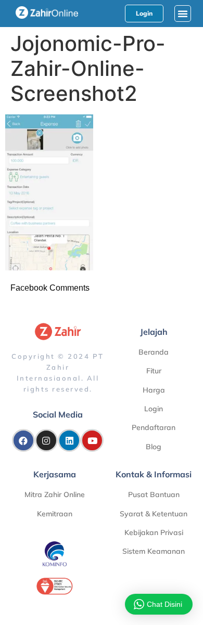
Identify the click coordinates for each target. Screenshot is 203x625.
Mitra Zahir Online (54, 494)
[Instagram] (46, 440)
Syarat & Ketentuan (153, 513)
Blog (153, 446)
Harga (154, 390)
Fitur (153, 370)
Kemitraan (54, 513)
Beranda (153, 352)
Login (153, 408)
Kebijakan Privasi (153, 532)
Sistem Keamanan (153, 551)
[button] (182, 13)
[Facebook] (23, 440)
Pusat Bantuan (154, 494)
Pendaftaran (153, 427)
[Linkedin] (69, 440)
